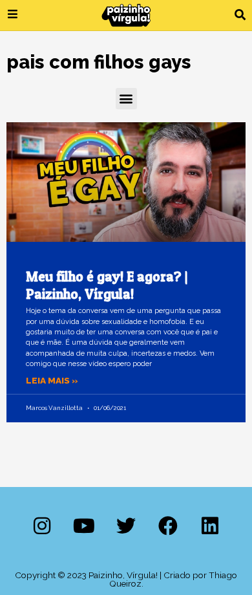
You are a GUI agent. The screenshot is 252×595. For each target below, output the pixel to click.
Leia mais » (52, 380)
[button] (240, 15)
